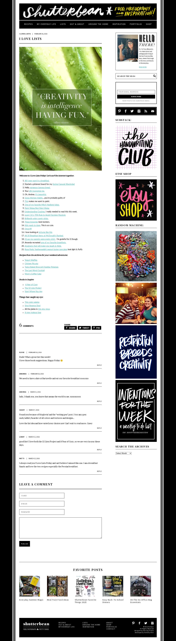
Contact (110, 629)
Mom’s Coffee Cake (33, 274)
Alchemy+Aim (149, 632)
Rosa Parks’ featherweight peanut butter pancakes (46, 250)
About (109, 623)
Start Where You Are (33, 292)
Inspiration (119, 24)
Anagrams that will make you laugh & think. (43, 246)
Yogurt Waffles (31, 260)
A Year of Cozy (31, 285)
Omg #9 (28, 229)
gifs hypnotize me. (37, 191)
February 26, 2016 (35, 352)
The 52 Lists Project (33, 288)
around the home (98, 24)
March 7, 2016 (34, 410)
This (26, 201)
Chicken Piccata (31, 264)
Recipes (28, 24)
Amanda (23, 374)
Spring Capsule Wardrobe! (64, 184)
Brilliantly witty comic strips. (36, 219)
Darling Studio (148, 631)
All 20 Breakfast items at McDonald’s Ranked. (44, 236)
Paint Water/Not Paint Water (37, 208)
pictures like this (45, 232)
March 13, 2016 (34, 458)
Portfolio (136, 24)
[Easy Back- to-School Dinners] (113, 597)
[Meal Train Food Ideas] (57, 597)
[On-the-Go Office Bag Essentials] (140, 597)
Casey (22, 410)
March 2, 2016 (35, 392)
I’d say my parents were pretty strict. (40, 239)
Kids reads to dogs (32, 225)
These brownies (31, 222)
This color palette (32, 302)
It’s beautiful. (40, 195)
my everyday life (46, 24)
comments (26, 326)
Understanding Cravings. (35, 212)
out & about (77, 24)
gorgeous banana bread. (40, 188)
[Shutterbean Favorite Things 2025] (85, 597)
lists (63, 24)
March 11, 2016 (34, 437)
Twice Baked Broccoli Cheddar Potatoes (41, 267)
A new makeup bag (33, 313)
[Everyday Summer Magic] (29, 597)
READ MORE (143, 67)
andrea (22, 392)
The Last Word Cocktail (35, 271)
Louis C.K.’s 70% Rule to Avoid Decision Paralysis (45, 215)
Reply (99, 365)
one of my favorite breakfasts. (53, 243)
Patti (21, 458)
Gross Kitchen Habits (34, 198)
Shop (149, 24)
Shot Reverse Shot (32, 306)
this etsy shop (44, 309)
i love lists (25, 34)
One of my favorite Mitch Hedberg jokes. (42, 205)
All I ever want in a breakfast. (37, 181)
